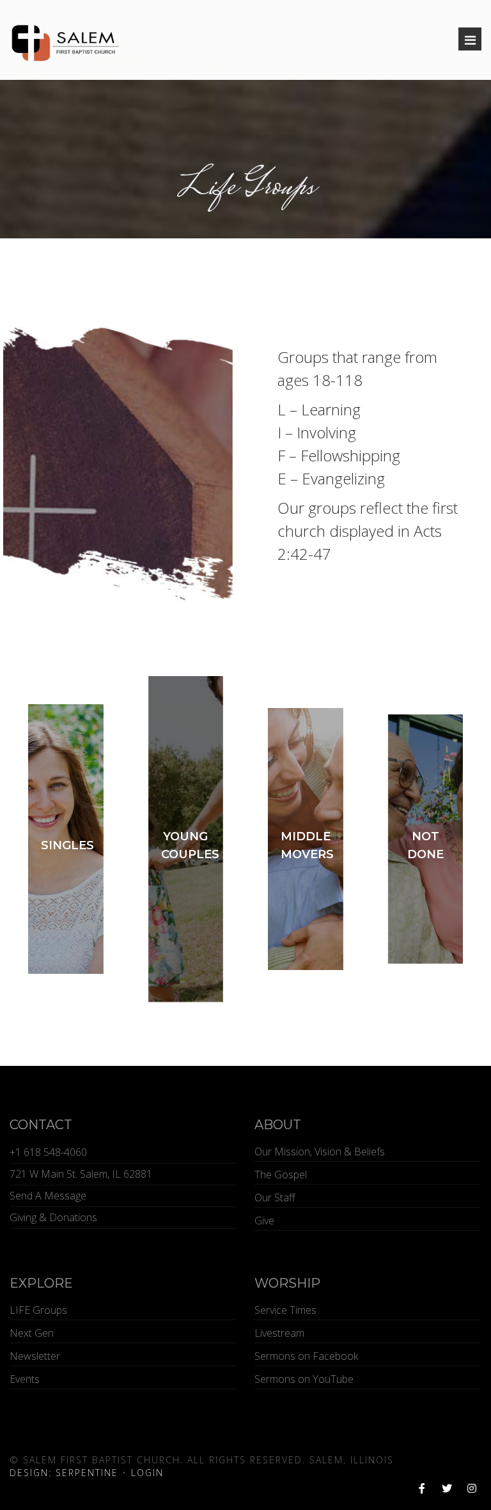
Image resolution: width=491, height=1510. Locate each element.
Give (264, 1220)
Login (147, 1473)
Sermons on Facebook (306, 1356)
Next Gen (32, 1333)
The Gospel (280, 1174)
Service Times (285, 1310)
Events (25, 1379)
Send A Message (48, 1196)
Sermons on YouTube (304, 1379)
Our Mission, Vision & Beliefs (319, 1151)
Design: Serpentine (64, 1473)
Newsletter (35, 1356)
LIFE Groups (38, 1310)
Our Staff (274, 1197)
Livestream (279, 1333)
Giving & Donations (53, 1217)
